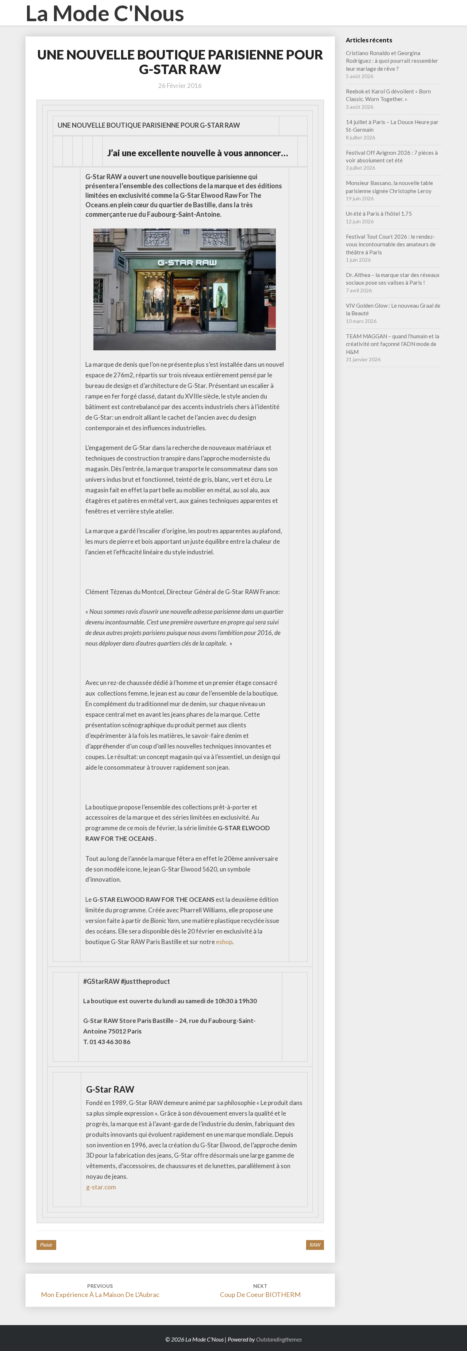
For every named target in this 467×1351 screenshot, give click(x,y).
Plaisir (46, 1245)
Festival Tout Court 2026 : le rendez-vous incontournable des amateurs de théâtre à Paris (391, 244)
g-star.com (101, 1187)
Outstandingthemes (279, 1339)
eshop (224, 942)
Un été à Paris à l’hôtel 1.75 (379, 213)
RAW (315, 1245)
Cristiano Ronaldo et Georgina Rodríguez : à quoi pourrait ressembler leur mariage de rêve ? (392, 61)
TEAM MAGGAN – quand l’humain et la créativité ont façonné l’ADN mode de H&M (392, 344)
